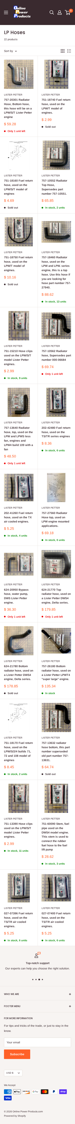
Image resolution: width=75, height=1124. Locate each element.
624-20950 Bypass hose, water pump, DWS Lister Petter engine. (16, 596)
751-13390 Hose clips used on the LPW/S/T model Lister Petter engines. (18, 830)
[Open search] (52, 12)
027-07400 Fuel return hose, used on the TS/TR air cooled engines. (56, 920)
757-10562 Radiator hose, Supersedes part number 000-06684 (56, 355)
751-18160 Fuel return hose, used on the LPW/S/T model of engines (18, 187)
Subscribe (17, 1054)
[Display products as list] (69, 51)
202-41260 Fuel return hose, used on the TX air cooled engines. (18, 517)
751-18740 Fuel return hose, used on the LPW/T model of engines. (56, 106)
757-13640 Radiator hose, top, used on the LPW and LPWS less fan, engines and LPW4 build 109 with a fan (18, 438)
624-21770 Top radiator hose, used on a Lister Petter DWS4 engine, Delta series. (56, 596)
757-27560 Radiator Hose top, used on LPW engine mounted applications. (55, 519)
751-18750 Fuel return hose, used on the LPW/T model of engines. (18, 264)
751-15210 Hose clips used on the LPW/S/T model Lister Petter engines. (18, 357)
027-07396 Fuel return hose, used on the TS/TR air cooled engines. (18, 920)
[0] (67, 12)
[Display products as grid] (62, 51)
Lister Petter (13, 94)
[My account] (60, 12)
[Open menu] (6, 12)
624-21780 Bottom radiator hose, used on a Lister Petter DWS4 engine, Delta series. (18, 673)
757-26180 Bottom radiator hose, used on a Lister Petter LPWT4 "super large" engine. (56, 673)
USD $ (9, 1072)
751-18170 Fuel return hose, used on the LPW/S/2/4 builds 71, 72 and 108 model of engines (18, 751)
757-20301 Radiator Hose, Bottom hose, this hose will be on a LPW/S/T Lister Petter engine (18, 108)
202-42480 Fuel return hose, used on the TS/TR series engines (56, 432)
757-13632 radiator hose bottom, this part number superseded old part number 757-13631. (56, 751)
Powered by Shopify (15, 1115)
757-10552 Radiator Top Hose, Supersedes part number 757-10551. (54, 187)
